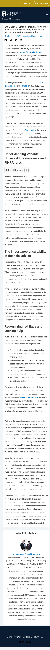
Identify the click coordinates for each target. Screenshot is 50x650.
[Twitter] (11, 40)
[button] (41, 3)
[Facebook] (6, 40)
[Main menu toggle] (47, 15)
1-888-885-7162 (25, 4)
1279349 (25, 86)
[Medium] (30, 642)
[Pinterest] (16, 40)
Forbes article (30, 130)
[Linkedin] (21, 40)
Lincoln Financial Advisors (30, 52)
